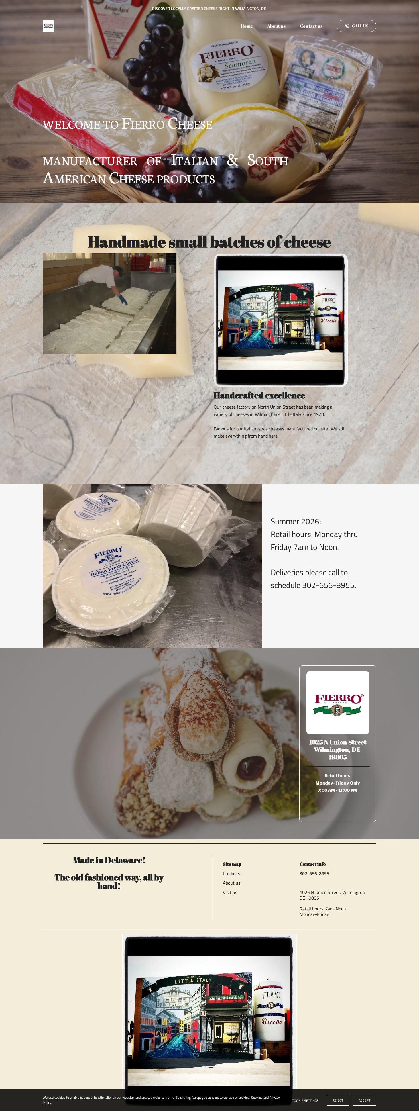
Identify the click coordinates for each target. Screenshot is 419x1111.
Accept (364, 1100)
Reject (338, 1100)
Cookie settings (305, 1100)
